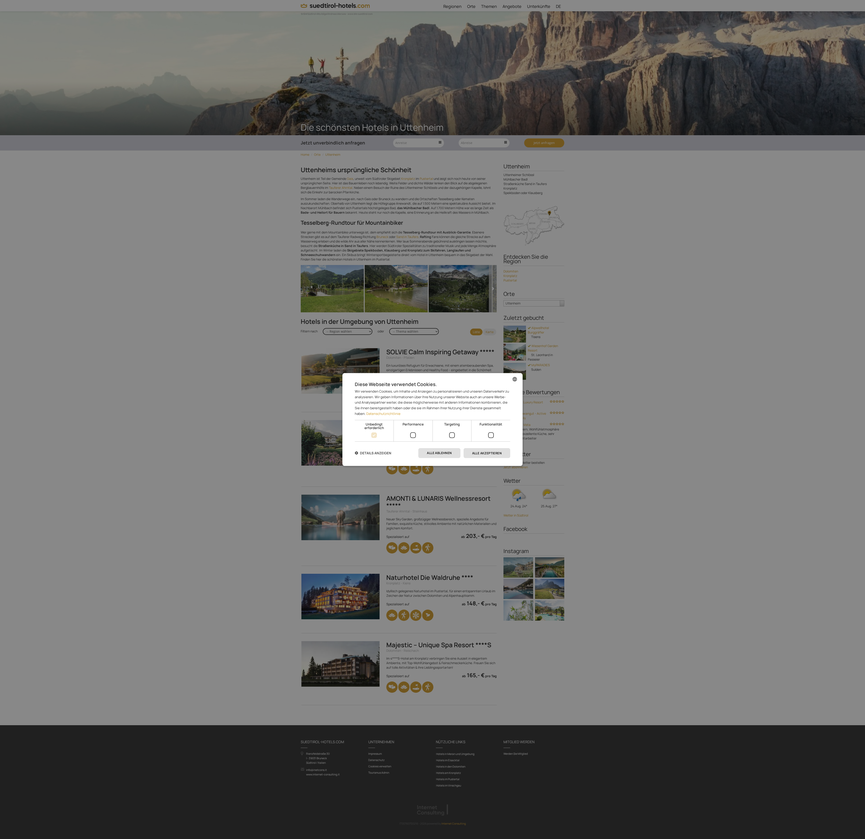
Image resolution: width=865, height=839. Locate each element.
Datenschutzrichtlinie (383, 413)
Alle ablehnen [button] (439, 452)
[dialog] (432, 419)
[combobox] (514, 379)
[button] (373, 453)
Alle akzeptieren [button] (487, 453)
